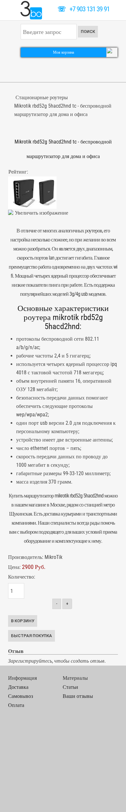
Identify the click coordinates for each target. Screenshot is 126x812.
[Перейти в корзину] (112, 52)
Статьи (70, 687)
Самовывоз (20, 696)
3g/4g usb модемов (87, 294)
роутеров (93, 231)
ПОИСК (88, 31)
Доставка (18, 687)
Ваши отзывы (78, 696)
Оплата (16, 705)
